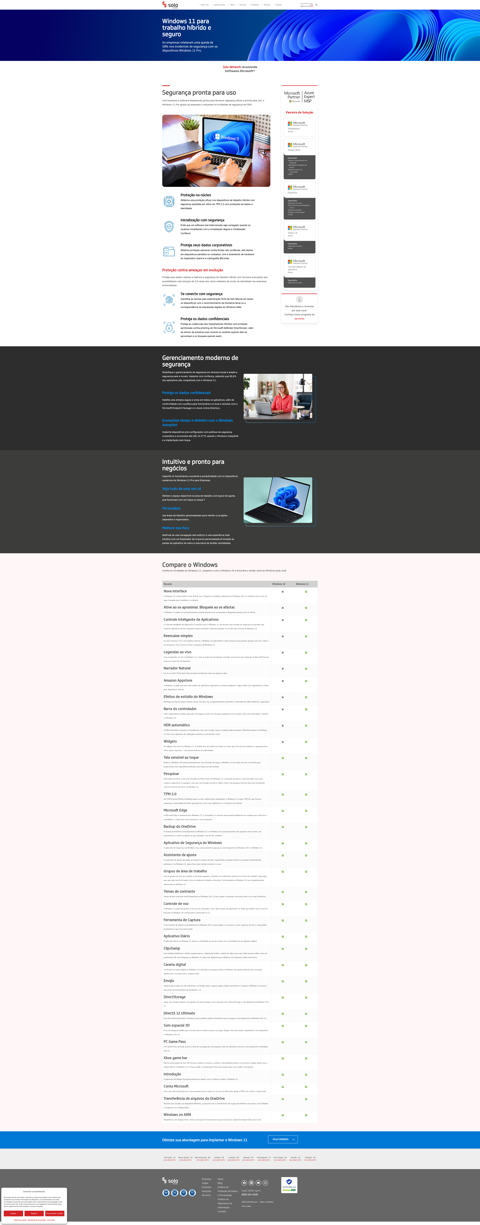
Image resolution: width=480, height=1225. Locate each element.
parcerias (299, 318)
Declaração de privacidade (37, 1220)
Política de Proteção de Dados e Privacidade (228, 1191)
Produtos (207, 1187)
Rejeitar (34, 1213)
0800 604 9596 (250, 1194)
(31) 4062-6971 (202, 1160)
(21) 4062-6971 (185, 1160)
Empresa (206, 1179)
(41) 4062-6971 (219, 1160)
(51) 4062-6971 (280, 1160)
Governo (206, 1195)
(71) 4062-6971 (310, 1160)
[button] (283, 1139)
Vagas (205, 1183)
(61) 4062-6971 (295, 1160)
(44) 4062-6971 (248, 1160)
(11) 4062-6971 (170, 1160)
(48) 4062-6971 (264, 1160)
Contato (222, 1211)
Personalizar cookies (54, 1213)
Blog (220, 1183)
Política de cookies (20, 1220)
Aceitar (13, 1213)
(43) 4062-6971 (234, 1160)
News (220, 1179)
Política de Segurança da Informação (225, 1203)
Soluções (206, 1191)
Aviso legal (50, 1220)
